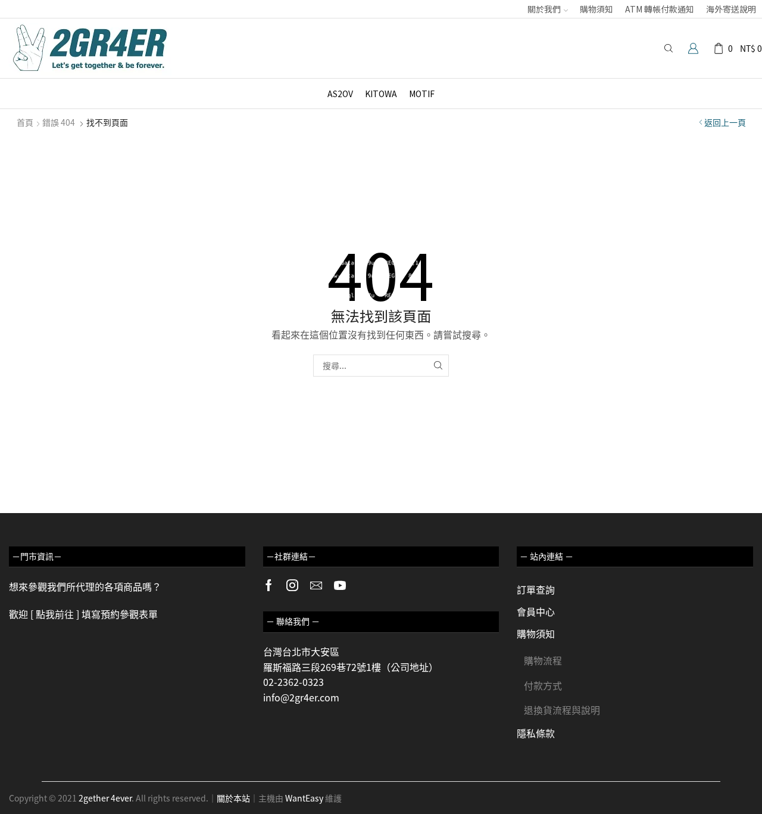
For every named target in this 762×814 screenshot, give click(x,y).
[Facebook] (268, 585)
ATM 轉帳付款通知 (659, 9)
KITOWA (381, 94)
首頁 (25, 122)
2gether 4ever (105, 798)
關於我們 (544, 9)
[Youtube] (340, 585)
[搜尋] (438, 366)
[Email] (316, 585)
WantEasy (304, 798)
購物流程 (543, 660)
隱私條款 (536, 733)
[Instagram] (292, 585)
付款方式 (543, 685)
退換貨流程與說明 (562, 710)
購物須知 (596, 9)
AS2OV (340, 94)
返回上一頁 (725, 122)
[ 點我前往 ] (54, 614)
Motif (422, 94)
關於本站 (233, 798)
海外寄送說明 (731, 9)
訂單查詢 (536, 589)
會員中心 (536, 611)
